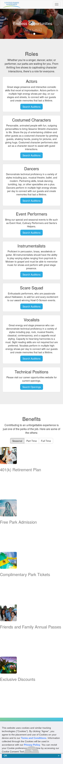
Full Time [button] (46, 441)
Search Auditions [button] (31, 106)
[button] (4, 24)
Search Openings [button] (31, 387)
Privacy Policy (32, 744)
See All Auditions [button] (32, 29)
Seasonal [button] (17, 441)
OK (5, 755)
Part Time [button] (31, 441)
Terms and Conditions (33, 738)
